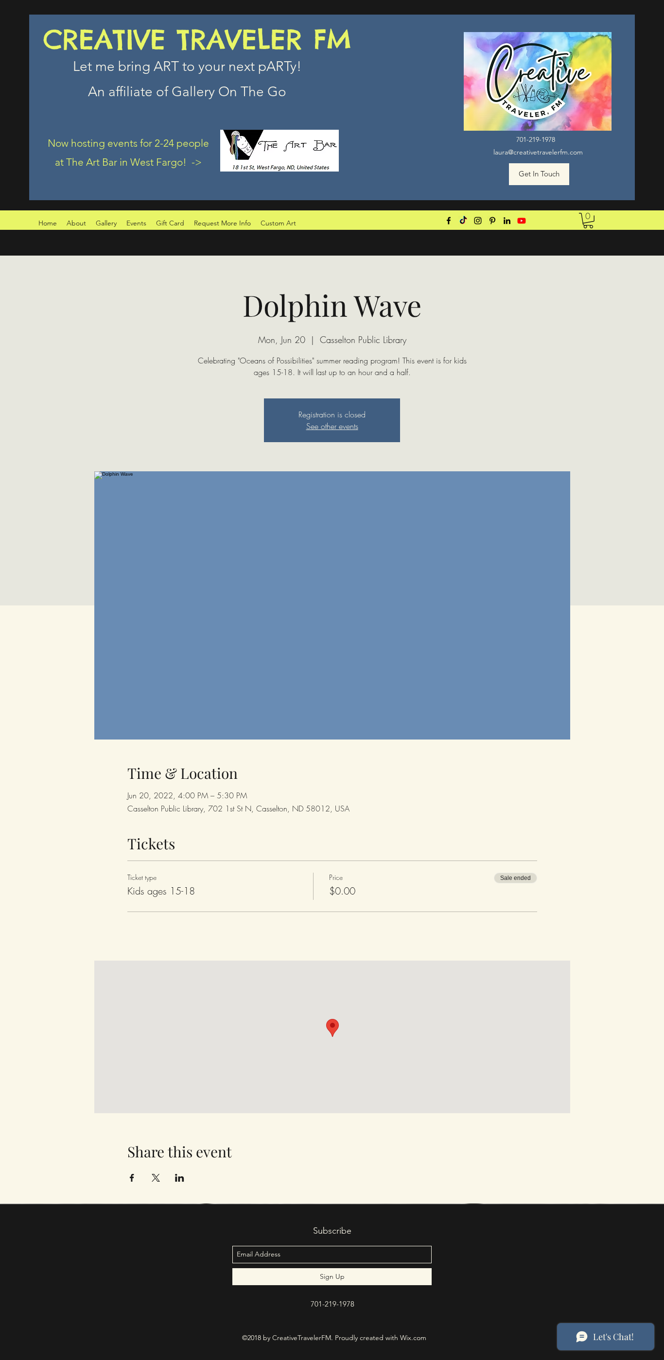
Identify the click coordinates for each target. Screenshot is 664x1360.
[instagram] (478, 220)
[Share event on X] (155, 1178)
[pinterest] (492, 220)
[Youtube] (521, 220)
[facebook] (449, 220)
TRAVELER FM (264, 39)
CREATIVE (110, 39)
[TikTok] (463, 220)
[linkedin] (507, 220)
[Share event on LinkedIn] (179, 1178)
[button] (588, 220)
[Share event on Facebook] (132, 1178)
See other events (332, 426)
